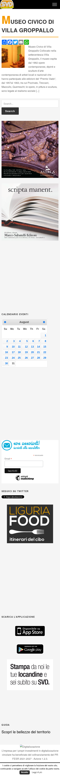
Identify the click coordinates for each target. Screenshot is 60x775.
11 (19, 346)
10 (13, 346)
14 (38, 346)
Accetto (24, 772)
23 (6, 358)
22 (44, 352)
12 (26, 346)
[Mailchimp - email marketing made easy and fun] (25, 479)
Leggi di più (37, 772)
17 (13, 352)
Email (8, 458)
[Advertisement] (30, 276)
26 (26, 358)
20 (32, 352)
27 (32, 358)
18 (19, 352)
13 (32, 346)
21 (38, 352)
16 (6, 352)
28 (38, 358)
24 (13, 358)
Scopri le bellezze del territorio (26, 731)
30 (6, 363)
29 (44, 358)
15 (44, 346)
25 (19, 358)
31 (13, 363)
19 (26, 352)
